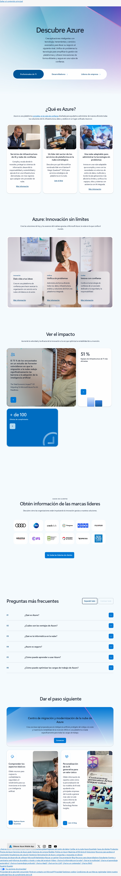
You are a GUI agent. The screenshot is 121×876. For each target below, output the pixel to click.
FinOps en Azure (61, 852)
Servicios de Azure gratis (22, 852)
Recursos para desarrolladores (87, 857)
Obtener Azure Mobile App (23, 846)
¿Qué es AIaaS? (41, 863)
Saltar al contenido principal (11, 1)
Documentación (65, 857)
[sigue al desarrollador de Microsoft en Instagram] (45, 846)
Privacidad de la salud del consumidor (14, 871)
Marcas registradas (99, 871)
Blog (73, 857)
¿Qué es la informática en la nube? (70, 860)
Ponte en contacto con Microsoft (41, 871)
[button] (13, 400)
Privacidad (58, 871)
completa (36, 116)
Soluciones (91, 852)
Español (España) (6, 866)
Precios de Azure (6, 852)
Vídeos (53, 860)
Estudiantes (103, 857)
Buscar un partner (52, 857)
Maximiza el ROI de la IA (77, 852)
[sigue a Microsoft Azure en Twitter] (39, 846)
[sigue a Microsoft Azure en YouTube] (56, 846)
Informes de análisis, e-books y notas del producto (32, 860)
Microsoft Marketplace (36, 857)
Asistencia (33, 854)
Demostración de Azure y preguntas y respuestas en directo (60, 854)
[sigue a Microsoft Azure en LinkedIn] (50, 846)
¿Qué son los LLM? (55, 863)
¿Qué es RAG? (87, 863)
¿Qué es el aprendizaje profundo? (22, 863)
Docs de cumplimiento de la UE (20, 874)
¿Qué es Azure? (6, 849)
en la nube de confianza (49, 116)
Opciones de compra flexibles (43, 852)
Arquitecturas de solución (19, 854)
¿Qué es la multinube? (91, 860)
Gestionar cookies (69, 871)
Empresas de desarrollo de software (13, 857)
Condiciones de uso (84, 871)
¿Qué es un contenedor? (72, 863)
